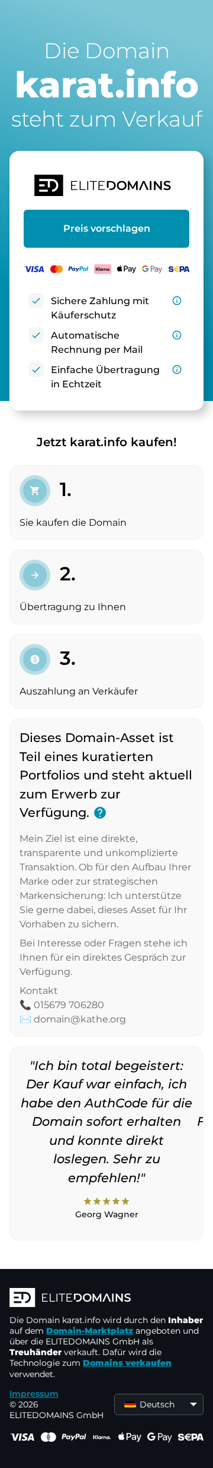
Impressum (34, 1393)
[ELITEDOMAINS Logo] (106, 1298)
